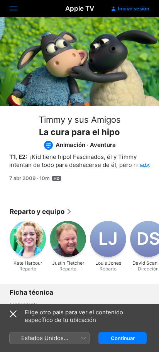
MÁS (145, 165)
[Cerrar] (13, 313)
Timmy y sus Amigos (80, 120)
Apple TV (79, 8)
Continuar (123, 338)
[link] (41, 211)
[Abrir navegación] (18, 8)
